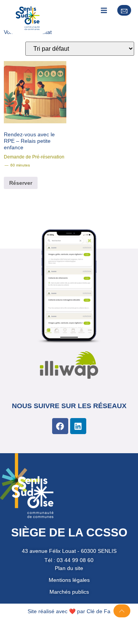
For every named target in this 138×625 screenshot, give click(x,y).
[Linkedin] (78, 426)
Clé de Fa (98, 611)
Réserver (20, 183)
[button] (103, 10)
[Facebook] (60, 426)
